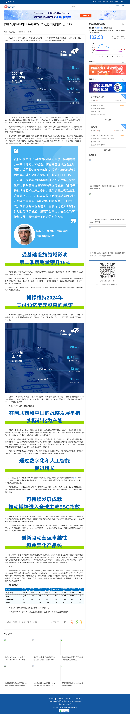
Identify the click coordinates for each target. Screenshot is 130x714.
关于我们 (51, 699)
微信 (111, 2)
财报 (35, 622)
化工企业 (16, 622)
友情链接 (77, 699)
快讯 (29, 622)
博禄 (8, 622)
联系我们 (69, 699)
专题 (99, 2)
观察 (23, 622)
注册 (123, 5)
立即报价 (107, 120)
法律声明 (60, 699)
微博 (116, 2)
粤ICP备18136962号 (65, 704)
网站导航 (11, 2)
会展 (94, 2)
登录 (117, 5)
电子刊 (105, 2)
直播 (122, 2)
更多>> (124, 62)
